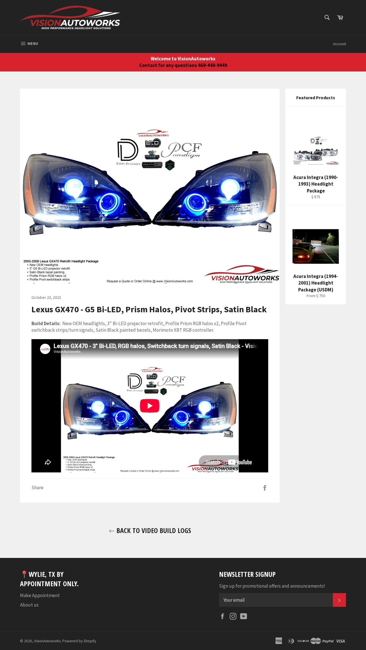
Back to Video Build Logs (153, 530)
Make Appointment (40, 595)
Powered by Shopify (79, 641)
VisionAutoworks (47, 641)
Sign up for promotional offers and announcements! (272, 586)
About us (29, 605)
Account (339, 43)
